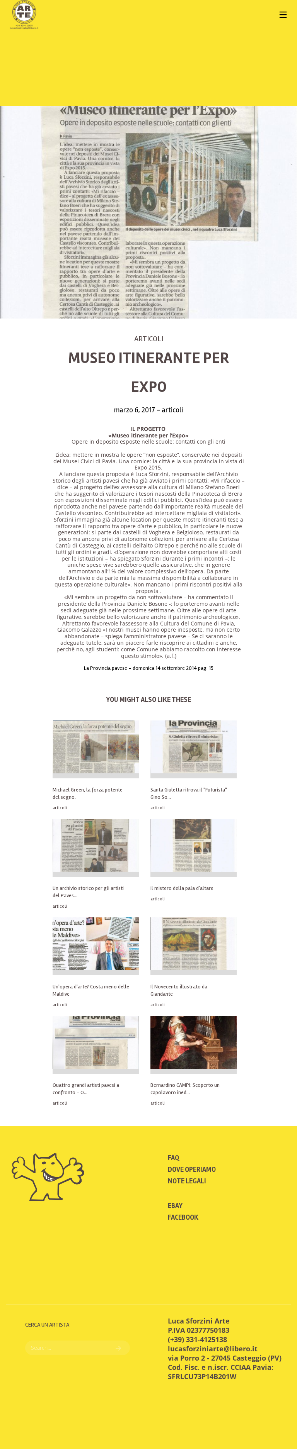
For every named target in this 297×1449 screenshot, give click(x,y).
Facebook (183, 1217)
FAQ (173, 1158)
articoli (148, 339)
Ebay (175, 1206)
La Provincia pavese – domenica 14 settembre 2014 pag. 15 (148, 668)
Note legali (187, 1181)
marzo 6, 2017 (135, 410)
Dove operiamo (192, 1169)
